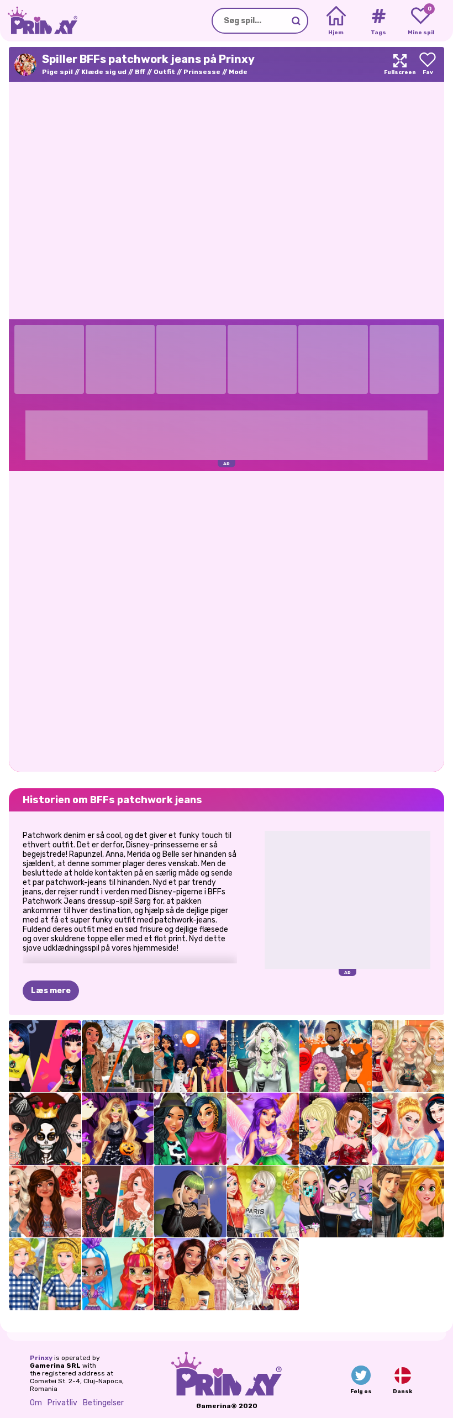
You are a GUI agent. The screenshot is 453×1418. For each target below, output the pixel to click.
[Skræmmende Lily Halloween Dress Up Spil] (263, 1056)
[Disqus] (226, 620)
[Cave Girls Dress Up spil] (118, 1274)
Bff (140, 72)
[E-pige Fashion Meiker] (190, 1202)
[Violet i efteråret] (263, 1129)
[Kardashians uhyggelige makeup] (45, 1129)
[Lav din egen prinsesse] (408, 1129)
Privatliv (62, 1403)
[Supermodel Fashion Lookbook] (408, 1056)
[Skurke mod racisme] (335, 1202)
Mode (238, 72)
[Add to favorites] (427, 64)
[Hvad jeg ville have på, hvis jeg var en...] (190, 1056)
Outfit (164, 72)
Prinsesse (201, 72)
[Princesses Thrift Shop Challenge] (45, 1274)
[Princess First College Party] (263, 1202)
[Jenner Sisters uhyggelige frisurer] (335, 1056)
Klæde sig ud (104, 72)
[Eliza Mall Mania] (263, 1274)
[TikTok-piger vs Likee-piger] (45, 1056)
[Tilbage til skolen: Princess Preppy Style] (190, 1274)
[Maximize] (400, 64)
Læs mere (51, 990)
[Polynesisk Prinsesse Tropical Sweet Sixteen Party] (45, 1202)
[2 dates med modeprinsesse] (408, 1202)
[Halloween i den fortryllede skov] (118, 1129)
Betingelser (103, 1403)
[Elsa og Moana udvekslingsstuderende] (118, 1056)
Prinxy (41, 1358)
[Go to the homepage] (38, 20)
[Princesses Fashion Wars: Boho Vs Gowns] (118, 1202)
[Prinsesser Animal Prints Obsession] (190, 1129)
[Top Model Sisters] (335, 1129)
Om (36, 1403)
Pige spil (57, 72)
